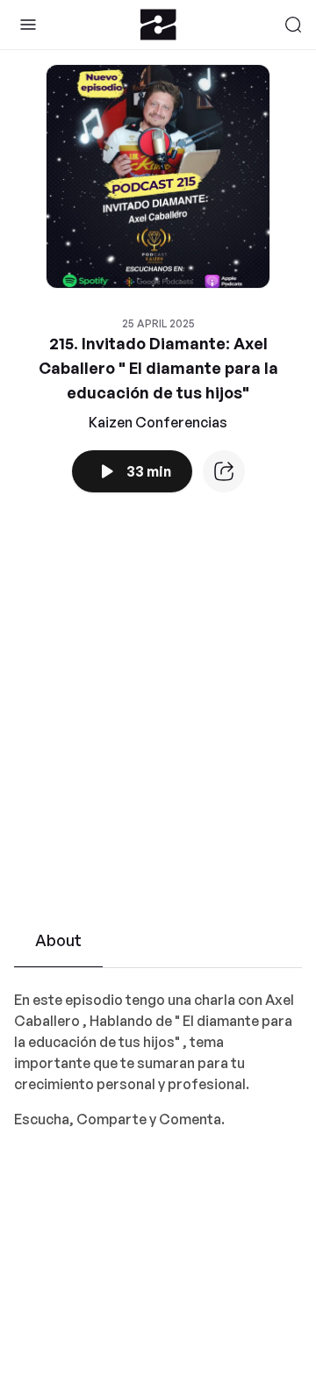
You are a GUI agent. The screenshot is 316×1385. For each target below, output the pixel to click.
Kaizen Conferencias (158, 422)
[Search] (293, 24)
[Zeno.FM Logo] (158, 24)
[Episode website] (224, 471)
